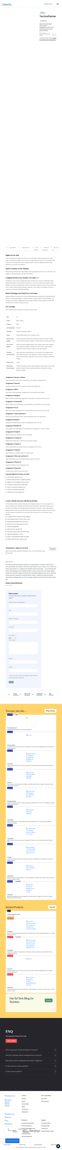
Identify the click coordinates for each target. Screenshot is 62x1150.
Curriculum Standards (28, 1123)
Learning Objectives (45, 249)
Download (52, 548)
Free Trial (43, 1098)
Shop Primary (50, 711)
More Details (36, 249)
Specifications (26, 247)
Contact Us (44, 1128)
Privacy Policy (7, 1144)
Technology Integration (28, 1131)
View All (52, 907)
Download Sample (33, 1141)
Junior (23, 1101)
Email (11, 667)
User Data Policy (38, 1144)
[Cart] (55, 4)
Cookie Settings (54, 1144)
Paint (43, 260)
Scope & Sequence (27, 1136)
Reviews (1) (55, 249)
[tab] (13, 248)
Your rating (12, 635)
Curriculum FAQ (45, 1123)
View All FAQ (11, 1041)
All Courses (25, 1109)
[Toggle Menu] (58, 4)
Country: (11, 627)
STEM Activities (26, 1133)
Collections (25, 1112)
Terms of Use (22, 1144)
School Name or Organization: (17, 602)
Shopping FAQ (45, 1126)
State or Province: (13, 618)
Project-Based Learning (28, 1128)
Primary (24, 1098)
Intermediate (25, 1104)
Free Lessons (45, 1101)
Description (13, 247)
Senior (23, 1106)
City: (10, 610)
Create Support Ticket (47, 1131)
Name (11, 658)
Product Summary (27, 1126)
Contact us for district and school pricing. (47, 38)
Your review (12, 640)
